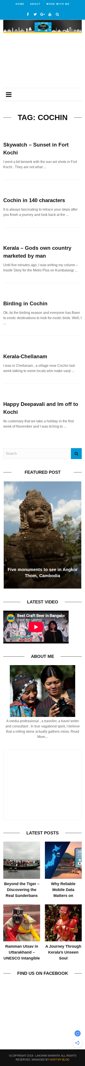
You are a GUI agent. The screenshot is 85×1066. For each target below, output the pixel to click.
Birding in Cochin (25, 303)
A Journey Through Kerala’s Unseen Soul (63, 952)
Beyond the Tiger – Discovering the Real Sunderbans (21, 890)
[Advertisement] (42, 61)
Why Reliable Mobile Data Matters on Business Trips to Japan (63, 896)
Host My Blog (59, 1059)
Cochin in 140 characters (34, 200)
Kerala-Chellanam (25, 356)
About (35, 4)
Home (20, 4)
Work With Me (58, 4)
